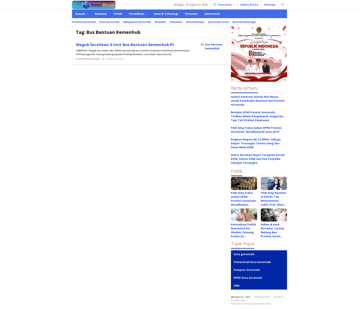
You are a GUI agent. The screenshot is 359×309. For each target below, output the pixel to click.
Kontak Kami (238, 300)
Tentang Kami (262, 297)
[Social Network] (282, 4)
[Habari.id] (94, 4)
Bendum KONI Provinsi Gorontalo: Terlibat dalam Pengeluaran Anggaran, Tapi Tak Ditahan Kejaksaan (257, 116)
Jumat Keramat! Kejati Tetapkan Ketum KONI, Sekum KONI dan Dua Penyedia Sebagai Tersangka (258, 159)
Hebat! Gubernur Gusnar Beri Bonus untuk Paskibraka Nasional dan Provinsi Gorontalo (258, 100)
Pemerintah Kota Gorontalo (252, 262)
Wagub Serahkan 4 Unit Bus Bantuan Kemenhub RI (125, 44)
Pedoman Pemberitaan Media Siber (251, 303)
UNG (237, 285)
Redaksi (278, 297)
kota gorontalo (244, 254)
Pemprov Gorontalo (247, 270)
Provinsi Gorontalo (88, 58)
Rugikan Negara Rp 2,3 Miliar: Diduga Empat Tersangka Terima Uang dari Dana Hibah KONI (256, 143)
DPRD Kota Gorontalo (248, 277)
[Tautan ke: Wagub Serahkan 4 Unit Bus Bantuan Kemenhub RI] (212, 46)
